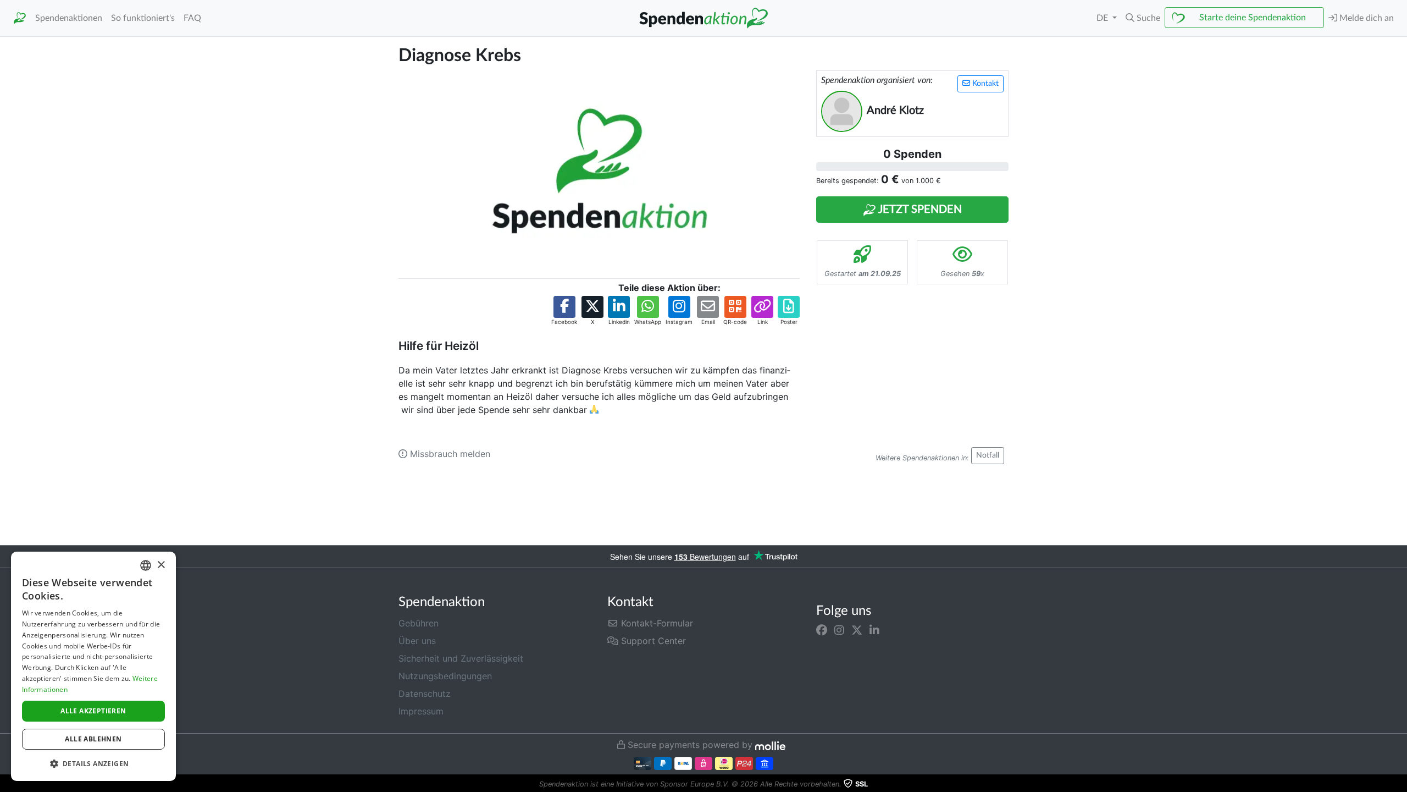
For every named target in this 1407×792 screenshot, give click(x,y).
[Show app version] (1399, 784)
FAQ (192, 18)
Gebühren (418, 623)
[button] (1143, 18)
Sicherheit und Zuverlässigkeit (460, 658)
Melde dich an (1365, 18)
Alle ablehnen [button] (93, 739)
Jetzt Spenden (919, 209)
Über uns (417, 640)
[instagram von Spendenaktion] (839, 629)
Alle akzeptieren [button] (93, 711)
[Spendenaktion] (20, 18)
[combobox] (145, 565)
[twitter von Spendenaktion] (856, 629)
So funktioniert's (143, 18)
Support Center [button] (652, 640)
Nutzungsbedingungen (445, 675)
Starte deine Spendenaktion (1252, 17)
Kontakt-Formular (655, 623)
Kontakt (984, 83)
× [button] (161, 565)
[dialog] (93, 666)
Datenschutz (424, 693)
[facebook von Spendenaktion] (821, 629)
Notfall (987, 455)
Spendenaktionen (68, 18)
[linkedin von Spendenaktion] (874, 629)
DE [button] (1103, 18)
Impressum (421, 711)
